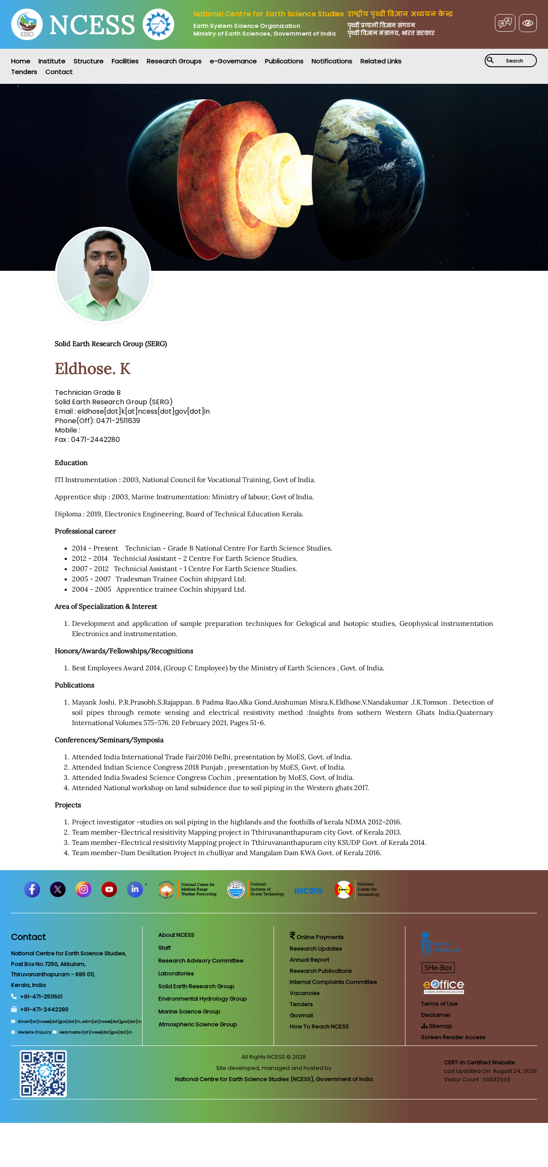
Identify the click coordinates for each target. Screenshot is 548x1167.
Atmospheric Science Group (197, 1024)
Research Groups (174, 60)
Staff (164, 948)
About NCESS (176, 935)
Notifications (332, 60)
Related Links (381, 60)
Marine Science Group (189, 1011)
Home (20, 60)
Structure (89, 60)
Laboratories (176, 973)
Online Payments (319, 937)
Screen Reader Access (453, 1037)
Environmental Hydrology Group (202, 999)
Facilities (125, 60)
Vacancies (305, 993)
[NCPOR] (148, 897)
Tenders (24, 71)
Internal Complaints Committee (333, 982)
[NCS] (387, 897)
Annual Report (309, 960)
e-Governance (233, 60)
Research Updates (316, 949)
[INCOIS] (340, 897)
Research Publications (321, 971)
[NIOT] (286, 897)
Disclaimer (436, 1015)
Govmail (301, 1015)
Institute (52, 60)
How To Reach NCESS (319, 1026)
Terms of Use (439, 1004)
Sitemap (440, 1026)
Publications (284, 60)
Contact (59, 71)
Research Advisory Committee (201, 961)
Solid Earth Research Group (196, 986)
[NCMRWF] (218, 897)
